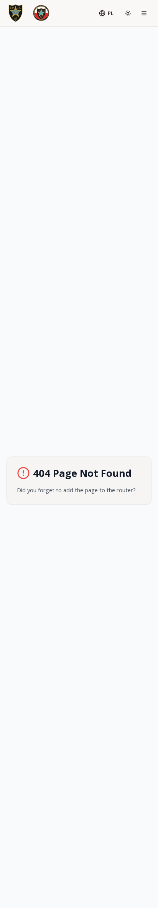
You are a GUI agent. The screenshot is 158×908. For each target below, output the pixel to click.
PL (111, 13)
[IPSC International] (16, 13)
